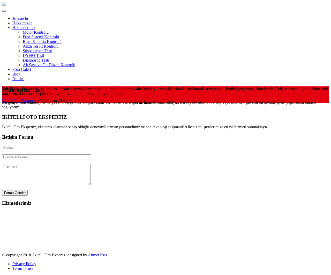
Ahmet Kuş (97, 255)
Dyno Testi (11, 236)
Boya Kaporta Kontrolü (21, 222)
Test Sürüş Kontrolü (18, 245)
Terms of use (22, 268)
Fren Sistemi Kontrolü (20, 217)
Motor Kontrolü (15, 213)
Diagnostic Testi (15, 241)
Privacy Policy (24, 264)
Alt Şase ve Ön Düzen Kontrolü (28, 250)
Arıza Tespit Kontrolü (20, 227)
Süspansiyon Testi (17, 231)
